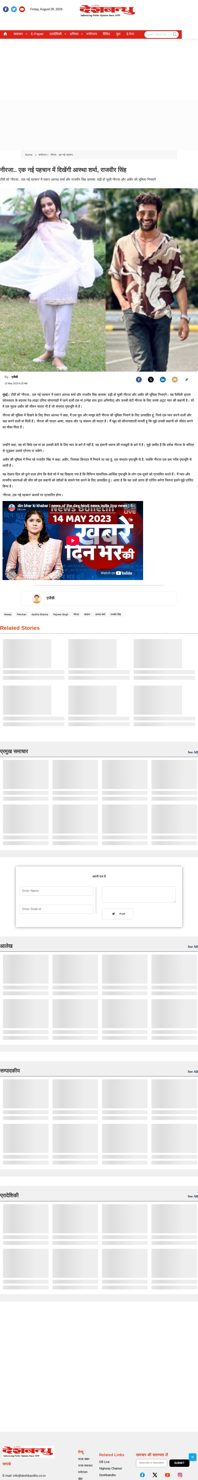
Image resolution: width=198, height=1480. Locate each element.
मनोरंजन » (43, 154)
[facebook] (6, 9)
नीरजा (76, 614)
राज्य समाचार (85, 1465)
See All (193, 752)
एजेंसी (15, 377)
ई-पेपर (130, 34)
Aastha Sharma (40, 614)
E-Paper (37, 34)
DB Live (104, 1462)
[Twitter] (151, 379)
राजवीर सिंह (115, 614)
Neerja (7, 614)
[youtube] (22, 9)
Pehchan (21, 614)
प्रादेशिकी (56, 34)
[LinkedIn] (163, 379)
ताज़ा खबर (84, 1459)
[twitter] (14, 9)
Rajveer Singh (60, 614)
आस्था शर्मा (100, 614)
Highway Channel (110, 1468)
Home (29, 154)
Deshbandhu (107, 1475)
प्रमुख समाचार (14, 751)
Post (121, 914)
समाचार (18, 34)
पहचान (87, 614)
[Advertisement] (99, 68)
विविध (106, 34)
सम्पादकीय (10, 1071)
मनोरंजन (91, 34)
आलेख (6, 946)
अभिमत (74, 34)
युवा (118, 34)
